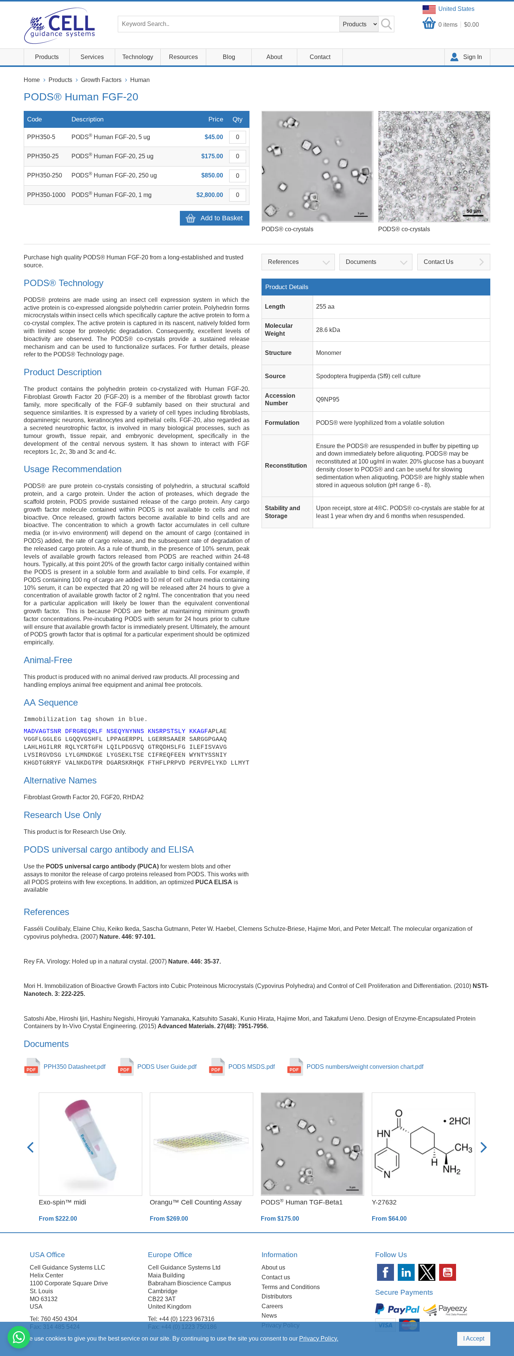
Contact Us (438, 262)
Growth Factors (101, 80)
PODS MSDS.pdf (251, 1067)
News (269, 1315)
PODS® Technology (80, 354)
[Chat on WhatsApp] (19, 1337)
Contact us (276, 1277)
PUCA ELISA (213, 882)
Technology (137, 57)
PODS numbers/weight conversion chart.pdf (365, 1067)
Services (92, 57)
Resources (183, 57)
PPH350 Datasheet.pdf (74, 1067)
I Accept (473, 1338)
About (274, 57)
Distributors (277, 1296)
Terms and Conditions (291, 1287)
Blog (229, 57)
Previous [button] (30, 1147)
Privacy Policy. (318, 1338)
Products (47, 57)
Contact (320, 57)
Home (32, 80)
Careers (272, 1306)
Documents (361, 262)
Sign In (472, 57)
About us (273, 1267)
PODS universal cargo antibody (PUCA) (102, 866)
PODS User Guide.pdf (166, 1067)
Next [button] (483, 1147)
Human (140, 80)
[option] (90, 1157)
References (283, 262)
